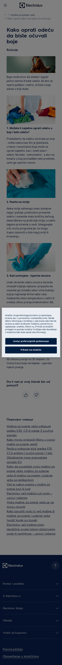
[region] (30, 332)
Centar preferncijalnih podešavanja (31, 341)
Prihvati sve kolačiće (31, 350)
